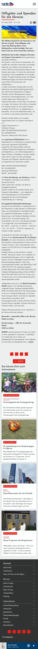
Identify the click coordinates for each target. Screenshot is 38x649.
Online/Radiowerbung (10, 605)
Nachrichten (7, 567)
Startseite (7, 563)
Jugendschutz (7, 612)
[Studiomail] (9, 631)
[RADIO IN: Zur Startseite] (17, 4)
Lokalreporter (7, 571)
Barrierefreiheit (8, 625)
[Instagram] (19, 631)
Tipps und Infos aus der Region (13, 574)
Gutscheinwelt (8, 586)
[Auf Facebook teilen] (11, 354)
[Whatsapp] (24, 631)
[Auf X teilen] (16, 354)
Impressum (6, 622)
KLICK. (31, 342)
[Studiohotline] (28, 631)
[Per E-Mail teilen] (26, 354)
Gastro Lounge (8, 583)
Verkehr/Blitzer (8, 593)
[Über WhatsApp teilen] (21, 354)
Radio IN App (8, 590)
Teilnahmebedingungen (11, 615)
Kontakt (5, 618)
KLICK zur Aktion (8, 319)
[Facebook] (14, 631)
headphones (31, 22)
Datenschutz (7, 608)
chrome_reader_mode (34, 22)
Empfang (6, 596)
